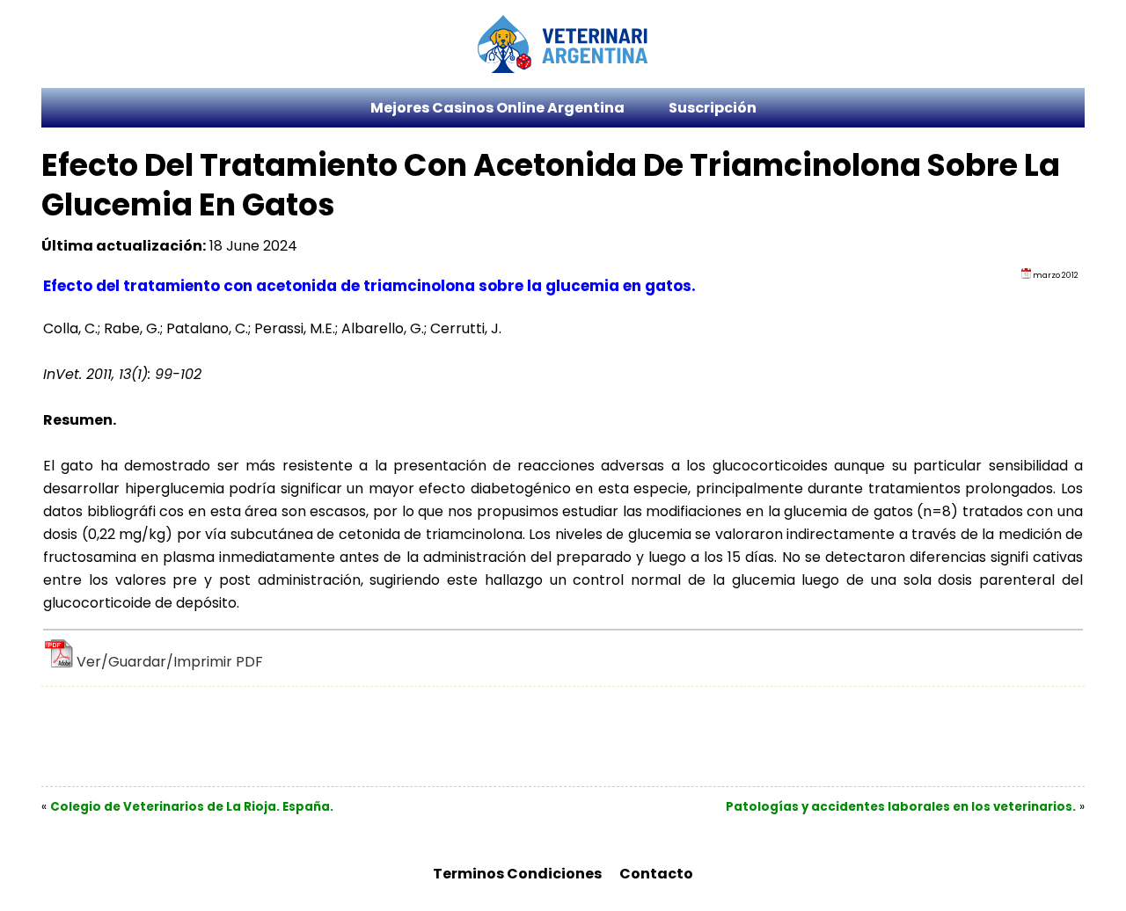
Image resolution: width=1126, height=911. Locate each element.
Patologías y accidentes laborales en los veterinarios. (901, 806)
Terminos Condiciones (517, 874)
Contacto (656, 874)
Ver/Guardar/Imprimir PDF (170, 662)
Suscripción (713, 108)
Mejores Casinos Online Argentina (497, 108)
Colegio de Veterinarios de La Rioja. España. (191, 806)
